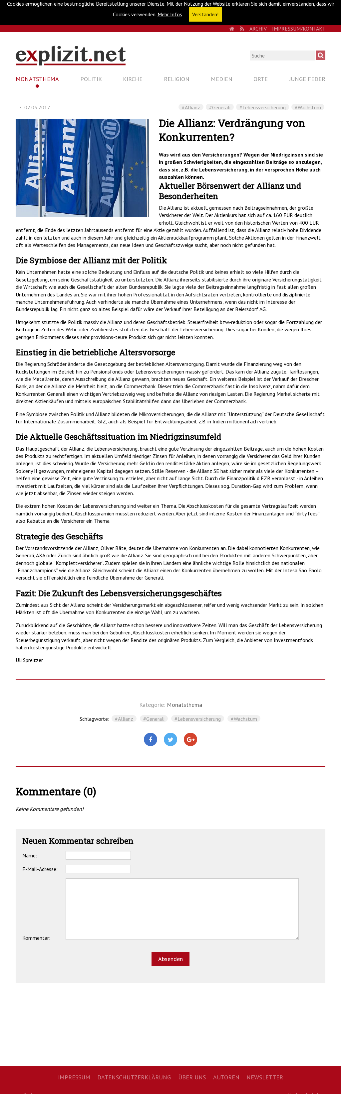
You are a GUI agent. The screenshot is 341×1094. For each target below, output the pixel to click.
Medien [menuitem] (221, 79)
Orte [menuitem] (260, 79)
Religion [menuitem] (176, 79)
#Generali (219, 107)
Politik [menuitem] (91, 79)
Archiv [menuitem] (258, 28)
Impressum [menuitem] (74, 1077)
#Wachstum (308, 107)
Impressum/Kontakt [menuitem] (298, 28)
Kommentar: (36, 937)
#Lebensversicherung (262, 107)
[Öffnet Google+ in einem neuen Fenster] (190, 739)
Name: (29, 855)
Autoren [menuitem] (226, 1077)
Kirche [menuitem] (133, 79)
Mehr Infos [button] (170, 14)
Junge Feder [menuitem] (307, 79)
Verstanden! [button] (205, 14)
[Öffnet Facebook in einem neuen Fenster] (151, 739)
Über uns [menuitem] (192, 1077)
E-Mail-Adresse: (40, 869)
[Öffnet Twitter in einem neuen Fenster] (170, 739)
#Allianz (191, 107)
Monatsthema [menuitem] (37, 79)
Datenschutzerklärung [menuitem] (134, 1077)
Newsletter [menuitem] (264, 1077)
